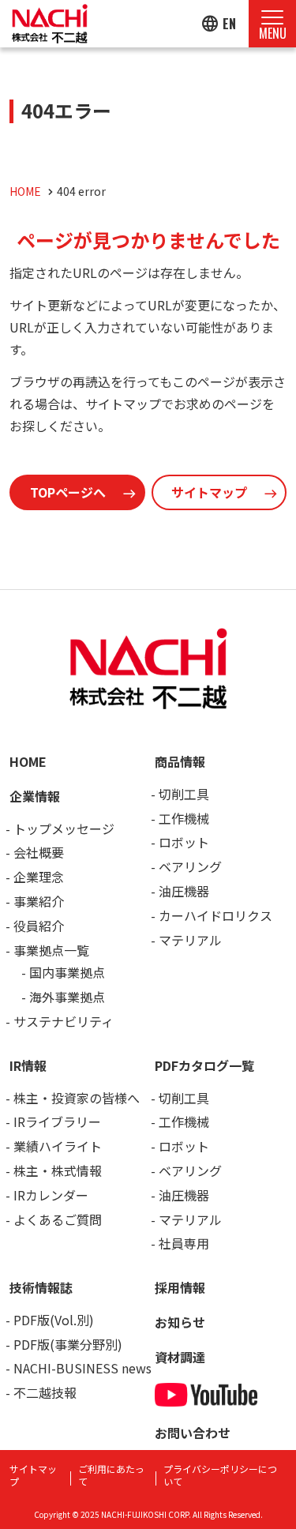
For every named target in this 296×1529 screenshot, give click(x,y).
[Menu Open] (272, 23)
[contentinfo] (148, 1059)
